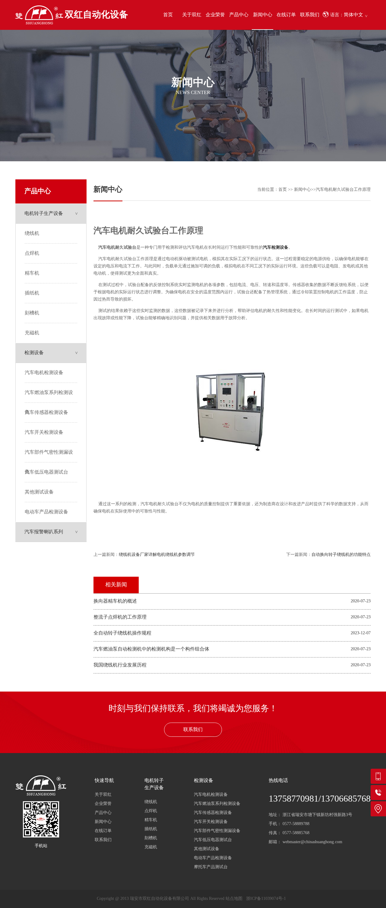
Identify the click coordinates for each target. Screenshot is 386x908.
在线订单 (286, 14)
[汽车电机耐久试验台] (232, 492)
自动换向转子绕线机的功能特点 (341, 555)
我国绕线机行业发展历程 (120, 665)
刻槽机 (32, 313)
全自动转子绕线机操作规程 (122, 633)
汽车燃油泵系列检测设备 (49, 396)
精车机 (32, 273)
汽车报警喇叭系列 (43, 531)
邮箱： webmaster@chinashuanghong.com (305, 842)
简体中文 (353, 14)
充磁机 (32, 333)
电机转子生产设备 (43, 213)
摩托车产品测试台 (211, 867)
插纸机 (32, 293)
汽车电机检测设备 (44, 372)
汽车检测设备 (275, 247)
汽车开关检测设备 (44, 432)
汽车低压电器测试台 (46, 472)
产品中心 (238, 14)
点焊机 (32, 253)
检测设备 (34, 352)
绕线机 (32, 233)
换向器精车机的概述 (115, 601)
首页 (168, 14)
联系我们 (309, 14)
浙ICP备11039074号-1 (266, 899)
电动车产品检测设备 (46, 512)
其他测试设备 (39, 492)
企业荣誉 (215, 14)
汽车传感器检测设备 (46, 412)
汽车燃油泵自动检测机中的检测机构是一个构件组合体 (151, 649)
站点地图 (234, 899)
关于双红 (191, 14)
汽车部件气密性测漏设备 (49, 456)
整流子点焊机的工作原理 (120, 617)
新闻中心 (262, 14)
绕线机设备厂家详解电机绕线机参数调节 (157, 555)
